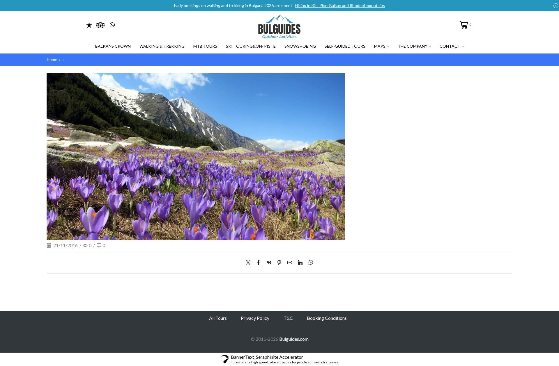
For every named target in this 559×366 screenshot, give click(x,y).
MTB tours (205, 46)
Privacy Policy (255, 318)
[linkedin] (300, 262)
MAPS (379, 46)
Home (52, 59)
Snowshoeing (300, 46)
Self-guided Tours (345, 46)
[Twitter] (249, 262)
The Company (412, 46)
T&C (288, 318)
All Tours (218, 318)
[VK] (269, 262)
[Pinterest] (279, 262)
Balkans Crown (113, 46)
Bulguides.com (294, 339)
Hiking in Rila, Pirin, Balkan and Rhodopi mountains (340, 5)
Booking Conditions (327, 318)
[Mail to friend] (289, 262)
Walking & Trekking (162, 46)
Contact (450, 46)
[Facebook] (258, 262)
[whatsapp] (309, 262)
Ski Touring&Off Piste (251, 46)
